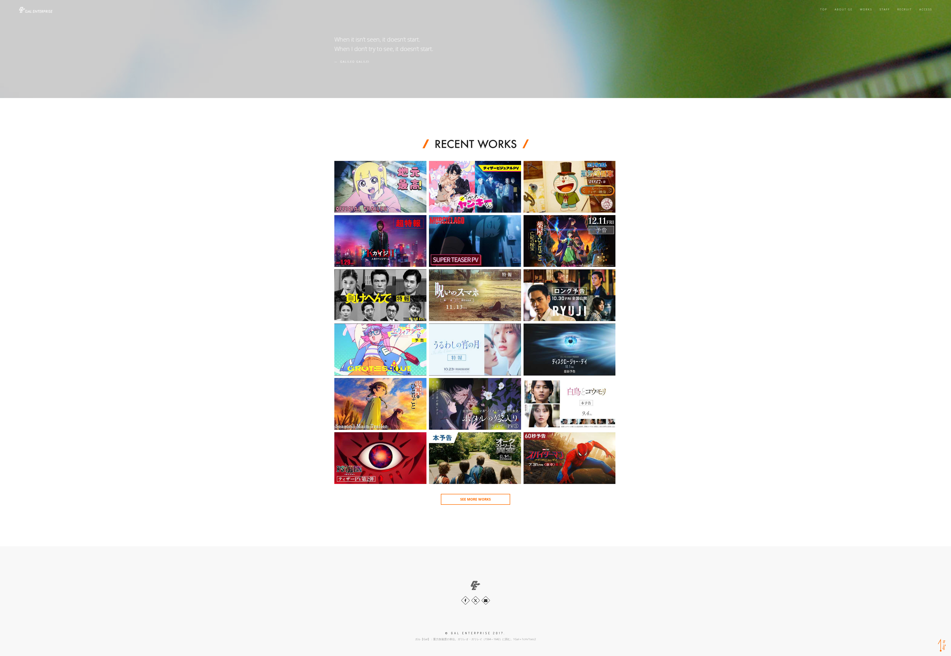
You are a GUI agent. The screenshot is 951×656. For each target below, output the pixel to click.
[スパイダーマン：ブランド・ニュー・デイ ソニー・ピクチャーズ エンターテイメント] (570, 458)
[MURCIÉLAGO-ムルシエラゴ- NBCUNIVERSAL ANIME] (475, 241)
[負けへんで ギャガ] (380, 295)
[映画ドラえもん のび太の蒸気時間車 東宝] (570, 187)
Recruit (904, 9)
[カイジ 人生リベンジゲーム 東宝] (380, 241)
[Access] (486, 600)
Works (866, 9)
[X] (476, 600)
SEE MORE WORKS (475, 499)
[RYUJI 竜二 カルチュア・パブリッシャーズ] (570, 295)
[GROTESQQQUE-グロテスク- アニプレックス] (380, 349)
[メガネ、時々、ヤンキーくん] (475, 187)
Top (823, 9)
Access (925, 9)
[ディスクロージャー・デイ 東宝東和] (570, 349)
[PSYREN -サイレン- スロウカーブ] (380, 458)
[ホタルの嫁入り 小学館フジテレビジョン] (475, 404)
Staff (884, 9)
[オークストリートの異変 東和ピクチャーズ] (475, 458)
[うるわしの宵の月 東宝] (475, 349)
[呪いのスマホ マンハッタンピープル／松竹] (475, 295)
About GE (843, 9)
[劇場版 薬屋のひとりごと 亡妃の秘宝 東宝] (570, 241)
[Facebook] (465, 600)
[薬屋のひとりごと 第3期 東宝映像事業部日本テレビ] (380, 404)
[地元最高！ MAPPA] (380, 187)
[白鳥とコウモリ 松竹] (570, 404)
